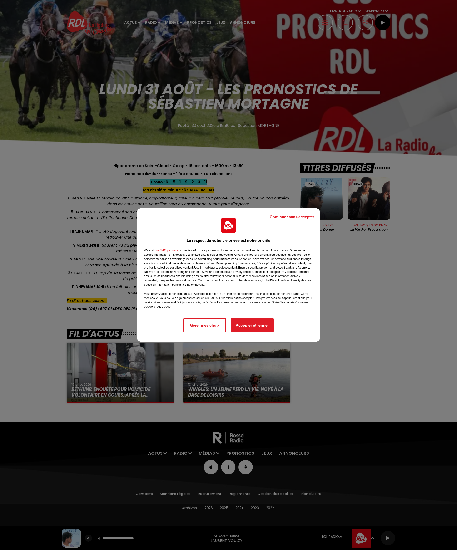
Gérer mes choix (204, 325)
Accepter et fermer (252, 325)
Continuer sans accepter (292, 216)
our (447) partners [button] (166, 250)
